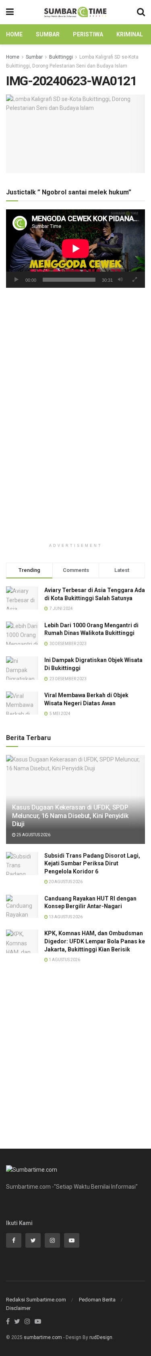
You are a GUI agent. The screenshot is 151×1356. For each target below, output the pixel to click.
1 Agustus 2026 (64, 959)
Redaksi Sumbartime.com (36, 1300)
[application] (75, 248)
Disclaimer (18, 1308)
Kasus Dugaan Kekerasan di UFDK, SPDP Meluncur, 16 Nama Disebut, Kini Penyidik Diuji (70, 815)
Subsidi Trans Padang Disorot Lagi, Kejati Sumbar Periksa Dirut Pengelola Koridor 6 (92, 863)
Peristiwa (88, 34)
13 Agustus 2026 (65, 917)
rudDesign (100, 1337)
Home (14, 34)
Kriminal (129, 34)
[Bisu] (120, 280)
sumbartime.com (43, 1337)
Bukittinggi (61, 57)
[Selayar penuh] (134, 280)
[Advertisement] (75, 379)
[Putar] (16, 280)
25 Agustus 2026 (33, 835)
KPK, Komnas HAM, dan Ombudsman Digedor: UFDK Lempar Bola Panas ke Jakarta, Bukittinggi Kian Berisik (94, 941)
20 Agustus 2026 (65, 881)
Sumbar (48, 34)
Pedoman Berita (97, 1300)
